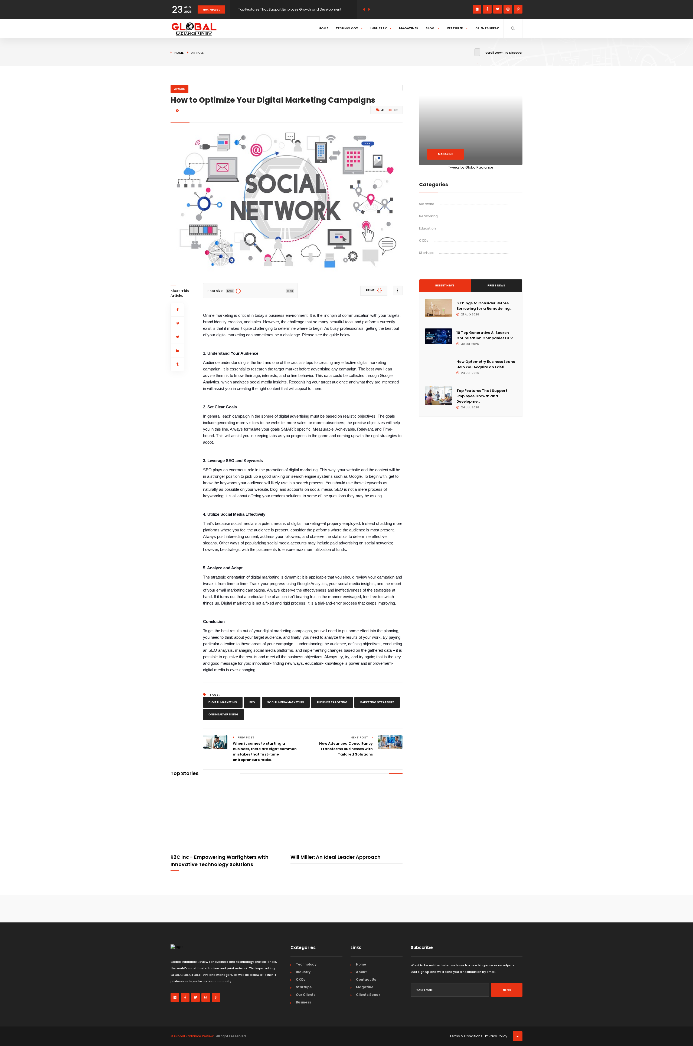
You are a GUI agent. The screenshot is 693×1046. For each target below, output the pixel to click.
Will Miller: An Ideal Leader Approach (335, 857)
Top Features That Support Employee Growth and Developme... (481, 396)
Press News (496, 285)
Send (507, 990)
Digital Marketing (222, 702)
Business (303, 1002)
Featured (455, 28)
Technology (347, 28)
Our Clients (305, 994)
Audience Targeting (332, 702)
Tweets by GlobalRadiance (470, 167)
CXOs (424, 240)
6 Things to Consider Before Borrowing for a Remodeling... (484, 306)
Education (427, 228)
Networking (428, 216)
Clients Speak (487, 28)
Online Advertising (223, 714)
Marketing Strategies (377, 702)
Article (179, 89)
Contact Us (366, 979)
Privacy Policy (496, 1036)
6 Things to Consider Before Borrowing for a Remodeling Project (290, 9)
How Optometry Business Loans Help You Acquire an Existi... (485, 364)
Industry (378, 28)
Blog (430, 28)
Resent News (445, 285)
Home (323, 28)
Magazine (445, 154)
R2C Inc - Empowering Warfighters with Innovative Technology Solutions (220, 861)
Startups (426, 252)
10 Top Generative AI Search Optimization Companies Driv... (485, 335)
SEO (252, 702)
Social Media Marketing (285, 702)
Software (426, 204)
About (361, 972)
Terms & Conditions (466, 1036)
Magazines (408, 28)
